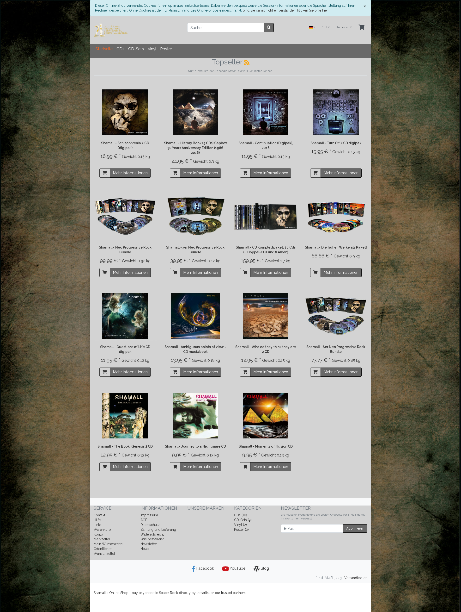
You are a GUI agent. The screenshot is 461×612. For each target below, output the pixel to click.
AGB (143, 520)
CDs (120, 48)
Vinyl (152, 48)
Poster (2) (241, 529)
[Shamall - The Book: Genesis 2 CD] (125, 415)
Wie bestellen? (152, 539)
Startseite (104, 48)
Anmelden (343, 27)
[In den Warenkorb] (104, 173)
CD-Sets (136, 48)
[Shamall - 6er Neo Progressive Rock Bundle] (336, 316)
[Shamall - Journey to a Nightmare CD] (195, 415)
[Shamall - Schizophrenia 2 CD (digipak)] (125, 112)
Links (98, 525)
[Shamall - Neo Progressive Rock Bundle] (125, 216)
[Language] (312, 27)
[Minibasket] (361, 27)
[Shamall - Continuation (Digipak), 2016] (265, 112)
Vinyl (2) (240, 525)
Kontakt (99, 515)
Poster (166, 48)
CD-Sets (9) (243, 520)
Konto (98, 534)
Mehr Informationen (130, 173)
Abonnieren (355, 528)
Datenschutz (150, 525)
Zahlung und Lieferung (158, 529)
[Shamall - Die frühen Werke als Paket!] (336, 216)
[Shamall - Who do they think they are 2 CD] (265, 316)
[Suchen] (269, 27)
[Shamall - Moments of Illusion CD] (265, 415)
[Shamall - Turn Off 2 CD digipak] (336, 112)
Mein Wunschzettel (108, 544)
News (144, 549)
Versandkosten (355, 578)
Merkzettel (102, 539)
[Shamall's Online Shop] (137, 30)
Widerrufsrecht (152, 534)
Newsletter (148, 544)
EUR (325, 27)
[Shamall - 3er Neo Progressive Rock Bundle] (195, 216)
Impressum (149, 515)
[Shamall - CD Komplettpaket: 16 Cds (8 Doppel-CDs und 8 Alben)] (265, 216)
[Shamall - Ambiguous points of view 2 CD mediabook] (195, 316)
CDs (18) (240, 515)
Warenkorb (102, 529)
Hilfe (97, 520)
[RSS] (246, 62)
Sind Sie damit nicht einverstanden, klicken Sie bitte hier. (285, 10)
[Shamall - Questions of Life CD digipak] (125, 316)
